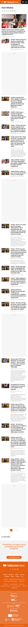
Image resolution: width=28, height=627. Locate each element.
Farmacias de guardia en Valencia (17, 579)
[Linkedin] (6, 11)
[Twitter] (4, 11)
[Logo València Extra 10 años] (14, 566)
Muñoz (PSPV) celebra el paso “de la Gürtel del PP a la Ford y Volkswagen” (18, 173)
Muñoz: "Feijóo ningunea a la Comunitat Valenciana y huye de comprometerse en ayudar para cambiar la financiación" (18, 281)
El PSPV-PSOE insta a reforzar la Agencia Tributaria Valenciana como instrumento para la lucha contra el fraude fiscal (18, 116)
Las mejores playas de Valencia (10, 581)
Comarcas (11, 574)
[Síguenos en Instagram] (15, 569)
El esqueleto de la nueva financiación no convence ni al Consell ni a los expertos (18, 387)
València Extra (7, 36)
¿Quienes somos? (14, 584)
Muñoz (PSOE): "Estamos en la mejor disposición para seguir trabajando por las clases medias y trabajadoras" (18, 163)
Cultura (12, 576)
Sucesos (17, 576)
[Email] (13, 11)
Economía (22, 574)
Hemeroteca (21, 581)
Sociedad (7, 576)
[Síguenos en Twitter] (13, 569)
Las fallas (6, 579)
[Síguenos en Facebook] (10, 569)
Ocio (22, 576)
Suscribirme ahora (14, 557)
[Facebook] (2, 11)
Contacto (6, 584)
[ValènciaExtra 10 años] (11, 2)
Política (16, 574)
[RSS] (17, 569)
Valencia (5, 574)
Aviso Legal (21, 584)
